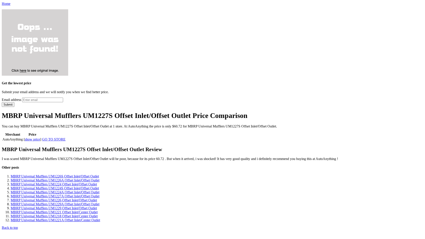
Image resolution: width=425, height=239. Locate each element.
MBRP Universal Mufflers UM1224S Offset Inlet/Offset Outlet (55, 188)
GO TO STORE (54, 139)
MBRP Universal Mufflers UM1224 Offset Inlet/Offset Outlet (54, 184)
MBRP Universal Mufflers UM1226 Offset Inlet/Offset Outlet (54, 200)
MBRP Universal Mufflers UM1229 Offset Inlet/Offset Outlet (54, 208)
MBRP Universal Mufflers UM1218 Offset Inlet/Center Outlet (54, 216)
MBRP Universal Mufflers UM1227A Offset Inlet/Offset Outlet (55, 196)
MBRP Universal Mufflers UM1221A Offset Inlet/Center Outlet (55, 220)
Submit (8, 104)
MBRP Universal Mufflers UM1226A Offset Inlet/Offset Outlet (55, 180)
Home (6, 4)
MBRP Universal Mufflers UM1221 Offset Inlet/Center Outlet (54, 212)
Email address (11, 100)
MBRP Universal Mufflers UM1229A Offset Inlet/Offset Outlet (55, 204)
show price (32, 139)
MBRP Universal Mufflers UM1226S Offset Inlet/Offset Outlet (55, 176)
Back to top (10, 227)
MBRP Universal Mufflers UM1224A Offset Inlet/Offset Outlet (55, 192)
